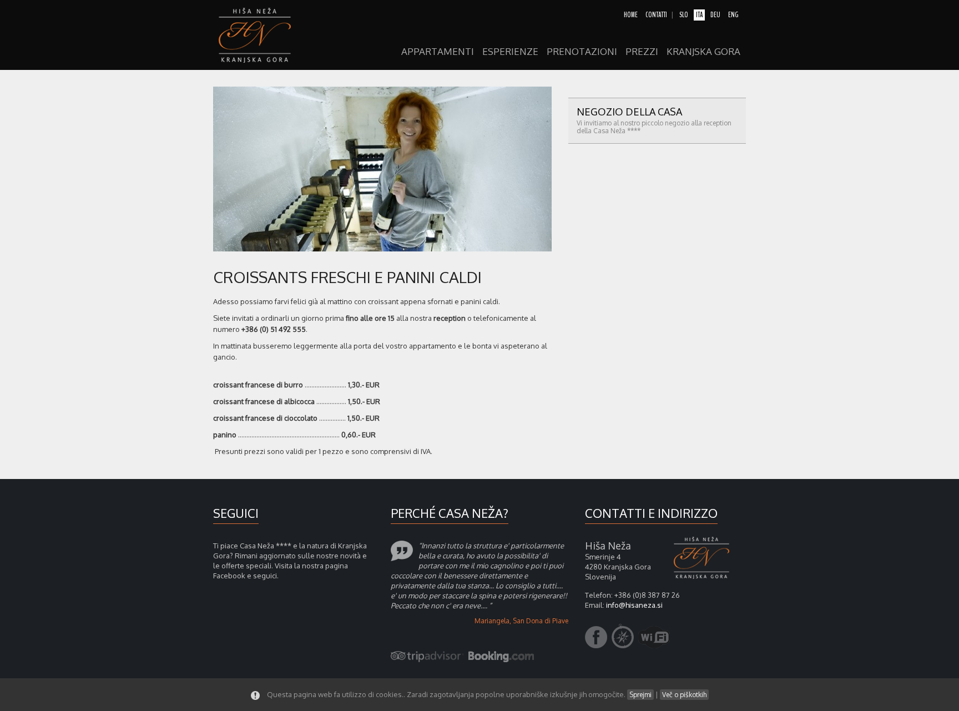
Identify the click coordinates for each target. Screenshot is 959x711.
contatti (656, 15)
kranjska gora (703, 52)
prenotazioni (582, 52)
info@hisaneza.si (634, 605)
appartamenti (437, 52)
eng (733, 15)
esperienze (510, 52)
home (631, 15)
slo (683, 15)
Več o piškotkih (684, 694)
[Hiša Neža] (260, 34)
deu (715, 15)
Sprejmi (640, 694)
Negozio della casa (654, 120)
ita (699, 15)
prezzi (641, 52)
